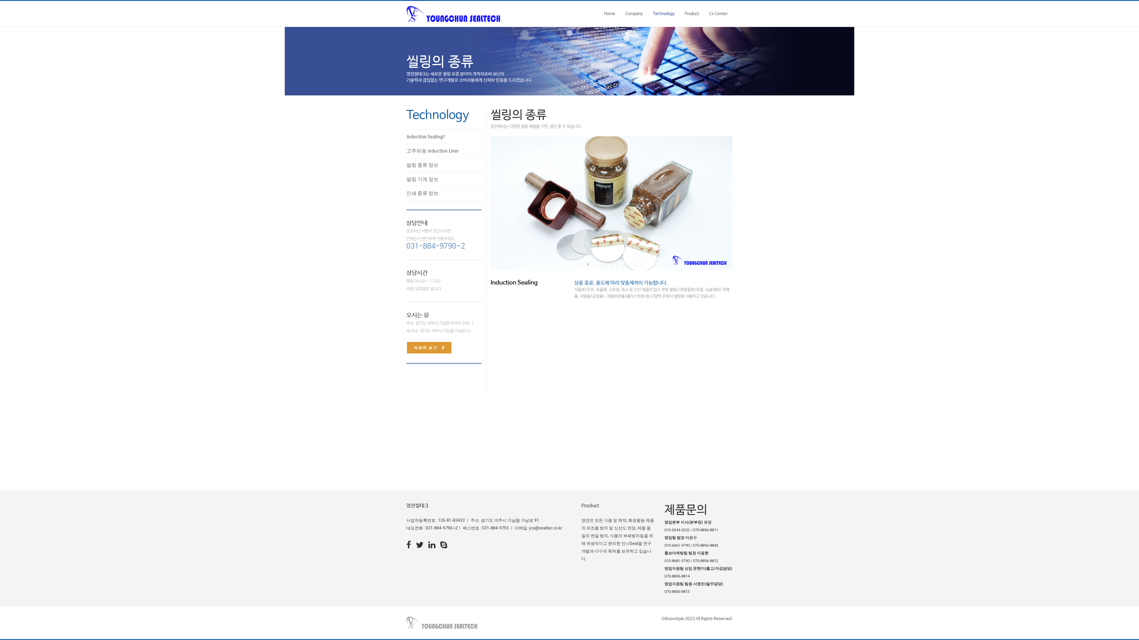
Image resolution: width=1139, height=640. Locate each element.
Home (704, 68)
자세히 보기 (426, 347)
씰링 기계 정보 (422, 179)
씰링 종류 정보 (422, 165)
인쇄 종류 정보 (422, 193)
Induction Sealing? (425, 137)
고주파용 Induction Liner (432, 151)
